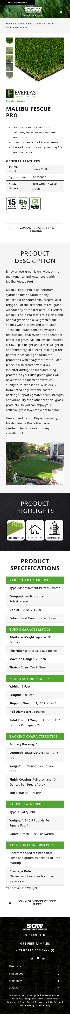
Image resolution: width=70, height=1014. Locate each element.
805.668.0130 (35, 935)
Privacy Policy (26, 1002)
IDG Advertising (42, 1005)
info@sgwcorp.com (34, 998)
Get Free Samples (35, 943)
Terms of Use (41, 1002)
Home (9, 23)
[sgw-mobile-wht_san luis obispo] (33, 8)
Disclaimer (12, 1002)
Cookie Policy (51, 998)
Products (20, 23)
